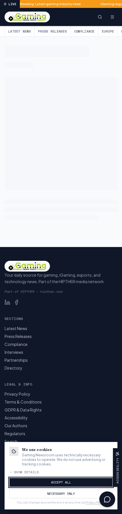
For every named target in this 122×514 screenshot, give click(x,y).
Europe (108, 31)
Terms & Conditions (23, 401)
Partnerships (16, 360)
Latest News (19, 31)
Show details (26, 472)
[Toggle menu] (112, 17)
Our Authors (16, 425)
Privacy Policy (17, 393)
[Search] (100, 17)
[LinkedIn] (7, 302)
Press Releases (52, 31)
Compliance (84, 31)
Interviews (14, 352)
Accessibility (16, 417)
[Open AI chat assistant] (107, 499)
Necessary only (61, 493)
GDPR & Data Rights (23, 409)
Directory (13, 367)
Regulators (15, 433)
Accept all (61, 482)
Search (11, 441)
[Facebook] (16, 302)
